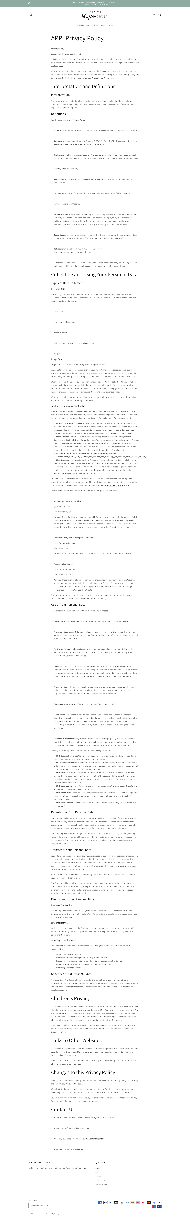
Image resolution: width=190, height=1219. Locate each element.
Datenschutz (100, 1180)
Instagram (82, 1168)
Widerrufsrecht (101, 1184)
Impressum (99, 1176)
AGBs (97, 1172)
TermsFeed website (114, 485)
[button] (31, 15)
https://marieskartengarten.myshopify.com (73, 252)
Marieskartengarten (40, 1214)
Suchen (98, 1168)
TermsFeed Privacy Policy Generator (97, 78)
